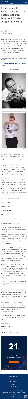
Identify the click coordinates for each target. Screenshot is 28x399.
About (14, 379)
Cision (16, 397)
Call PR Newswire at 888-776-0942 (14, 385)
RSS (24, 392)
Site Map (19, 392)
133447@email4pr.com (7, 327)
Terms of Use (9, 391)
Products (14, 378)
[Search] (26, 2)
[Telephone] (22, 2)
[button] (14, 90)
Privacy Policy (17, 391)
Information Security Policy (9, 392)
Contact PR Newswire (13, 376)
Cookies (14, 394)
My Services (13, 381)
